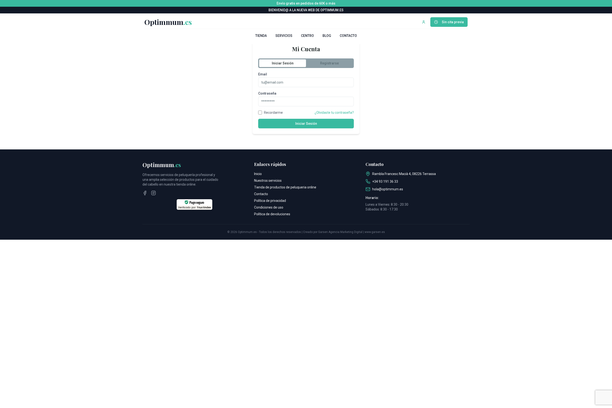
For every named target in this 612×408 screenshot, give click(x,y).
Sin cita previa (453, 22)
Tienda (261, 36)
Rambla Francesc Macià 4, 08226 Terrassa (404, 174)
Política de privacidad (270, 201)
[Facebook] (144, 193)
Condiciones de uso (268, 207)
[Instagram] (153, 193)
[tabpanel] (306, 100)
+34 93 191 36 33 (385, 181)
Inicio (258, 174)
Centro (307, 36)
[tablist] (306, 63)
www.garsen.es (375, 232)
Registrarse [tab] (329, 63)
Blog (326, 36)
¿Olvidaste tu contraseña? (334, 112)
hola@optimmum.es (387, 189)
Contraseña (267, 93)
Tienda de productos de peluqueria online (285, 187)
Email (262, 74)
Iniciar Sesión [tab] (283, 63)
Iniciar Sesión (306, 123)
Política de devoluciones (272, 214)
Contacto (348, 36)
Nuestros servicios (268, 180)
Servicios (283, 36)
